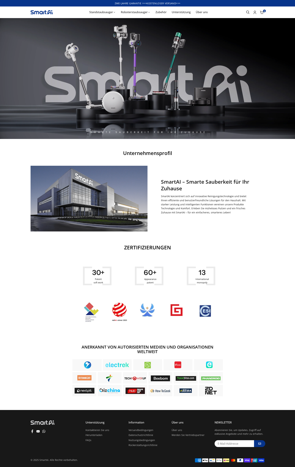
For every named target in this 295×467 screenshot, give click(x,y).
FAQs (88, 440)
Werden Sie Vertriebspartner (188, 435)
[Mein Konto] (254, 12)
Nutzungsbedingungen (142, 440)
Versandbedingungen (141, 430)
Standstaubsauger (101, 12)
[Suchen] (247, 12)
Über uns (202, 12)
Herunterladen (94, 435)
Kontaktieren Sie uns (97, 430)
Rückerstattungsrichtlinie (143, 445)
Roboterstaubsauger (134, 12)
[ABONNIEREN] (259, 443)
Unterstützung (181, 12)
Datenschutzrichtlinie (141, 435)
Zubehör (161, 12)
